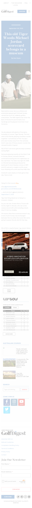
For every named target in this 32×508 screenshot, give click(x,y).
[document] (16, 254)
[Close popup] (27, 236)
